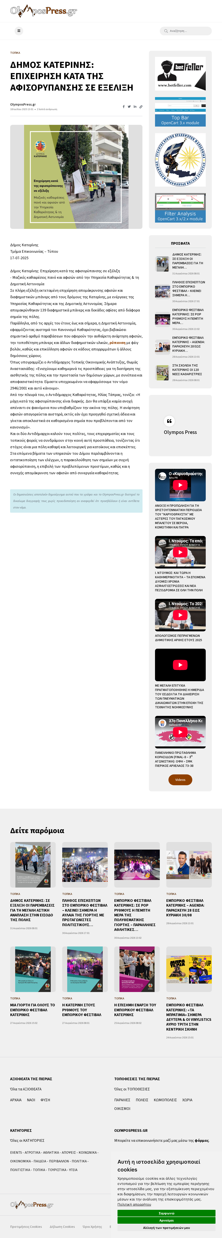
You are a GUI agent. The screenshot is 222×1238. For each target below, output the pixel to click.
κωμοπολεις (165, 1100)
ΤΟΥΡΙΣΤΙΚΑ (57, 1170)
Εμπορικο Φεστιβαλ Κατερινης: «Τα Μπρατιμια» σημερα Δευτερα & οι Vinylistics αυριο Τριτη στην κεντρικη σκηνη (188, 1017)
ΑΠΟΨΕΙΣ (69, 1152)
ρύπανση (117, 342)
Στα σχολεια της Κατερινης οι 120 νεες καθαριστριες (187, 369)
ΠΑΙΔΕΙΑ (40, 1161)
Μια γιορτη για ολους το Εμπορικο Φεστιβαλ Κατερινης (32, 1010)
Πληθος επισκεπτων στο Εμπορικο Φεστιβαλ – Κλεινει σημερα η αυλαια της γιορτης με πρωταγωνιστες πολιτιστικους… (84, 913)
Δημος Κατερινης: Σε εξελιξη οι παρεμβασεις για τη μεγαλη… (187, 261)
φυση (45, 1100)
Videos (180, 779)
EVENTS (16, 1152)
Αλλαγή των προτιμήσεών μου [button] (166, 1228)
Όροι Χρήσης (92, 1226)
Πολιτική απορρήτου (134, 1204)
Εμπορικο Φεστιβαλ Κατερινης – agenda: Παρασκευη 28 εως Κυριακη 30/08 (185, 908)
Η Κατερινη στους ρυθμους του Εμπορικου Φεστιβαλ (81, 1010)
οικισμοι (122, 1108)
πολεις (142, 1100)
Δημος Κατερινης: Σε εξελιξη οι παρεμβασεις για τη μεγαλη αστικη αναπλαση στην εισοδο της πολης (32, 910)
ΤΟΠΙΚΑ (39, 1170)
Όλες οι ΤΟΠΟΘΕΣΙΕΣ (132, 1089)
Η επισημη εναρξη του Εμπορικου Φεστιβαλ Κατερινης (135, 1010)
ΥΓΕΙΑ (73, 1170)
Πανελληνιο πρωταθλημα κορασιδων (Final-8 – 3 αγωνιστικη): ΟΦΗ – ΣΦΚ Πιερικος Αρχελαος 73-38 (175, 759)
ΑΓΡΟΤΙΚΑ (32, 1152)
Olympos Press (180, 432)
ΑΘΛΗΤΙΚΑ (51, 1152)
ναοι (31, 1100)
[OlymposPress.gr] (43, 11)
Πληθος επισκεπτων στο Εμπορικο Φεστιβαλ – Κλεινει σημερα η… (188, 289)
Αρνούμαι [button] (166, 1220)
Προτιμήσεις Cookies (26, 1226)
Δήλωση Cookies (62, 1226)
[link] (134, 1204)
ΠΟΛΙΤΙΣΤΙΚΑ (20, 1170)
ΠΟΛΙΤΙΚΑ (79, 1161)
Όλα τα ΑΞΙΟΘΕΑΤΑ (25, 1089)
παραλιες (122, 1100)
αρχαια (15, 1100)
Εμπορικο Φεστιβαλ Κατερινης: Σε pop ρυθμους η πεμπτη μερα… (188, 316)
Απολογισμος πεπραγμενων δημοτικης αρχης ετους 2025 (178, 637)
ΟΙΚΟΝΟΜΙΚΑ (20, 1161)
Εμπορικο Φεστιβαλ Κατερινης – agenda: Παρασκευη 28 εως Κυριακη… (188, 344)
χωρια (187, 1100)
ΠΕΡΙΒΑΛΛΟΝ (59, 1161)
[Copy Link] (140, 107)
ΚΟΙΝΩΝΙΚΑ (88, 1152)
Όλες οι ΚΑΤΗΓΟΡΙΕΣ (27, 1140)
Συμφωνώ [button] (167, 1213)
